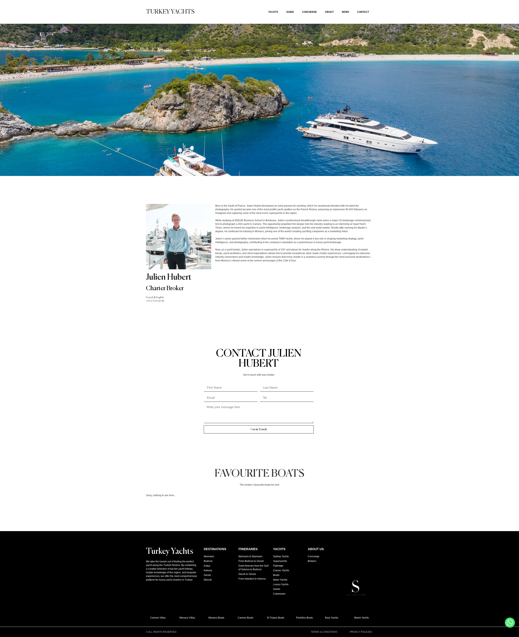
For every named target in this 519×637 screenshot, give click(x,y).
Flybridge (278, 565)
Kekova (208, 570)
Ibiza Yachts (324, 617)
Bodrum (208, 561)
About (329, 12)
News (345, 12)
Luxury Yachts (280, 584)
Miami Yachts (354, 617)
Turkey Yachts (170, 12)
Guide (290, 12)
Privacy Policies (361, 632)
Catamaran (279, 593)
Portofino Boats (297, 617)
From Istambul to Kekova (252, 578)
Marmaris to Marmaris (250, 556)
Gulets (276, 589)
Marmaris (209, 556)
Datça (207, 565)
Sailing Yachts (281, 556)
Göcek (207, 575)
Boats (276, 575)
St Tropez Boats (268, 617)
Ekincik (208, 579)
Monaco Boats (209, 617)
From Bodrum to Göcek (251, 561)
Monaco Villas (180, 617)
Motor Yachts (280, 579)
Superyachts (280, 561)
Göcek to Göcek (247, 574)
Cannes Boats (238, 617)
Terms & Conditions (324, 632)
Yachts (273, 12)
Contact (363, 12)
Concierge (309, 12)
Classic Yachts (281, 570)
